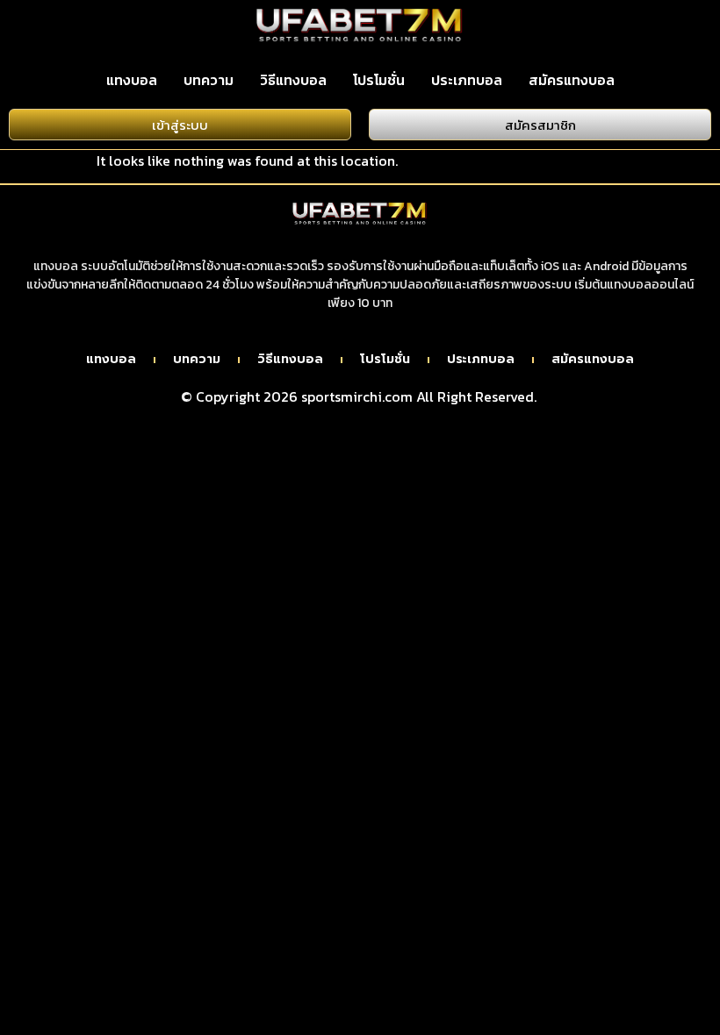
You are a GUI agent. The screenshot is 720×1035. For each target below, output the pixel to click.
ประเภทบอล (466, 79)
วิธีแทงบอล (293, 79)
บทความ (209, 79)
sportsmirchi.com (357, 396)
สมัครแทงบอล (572, 79)
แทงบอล (131, 79)
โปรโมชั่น (379, 79)
